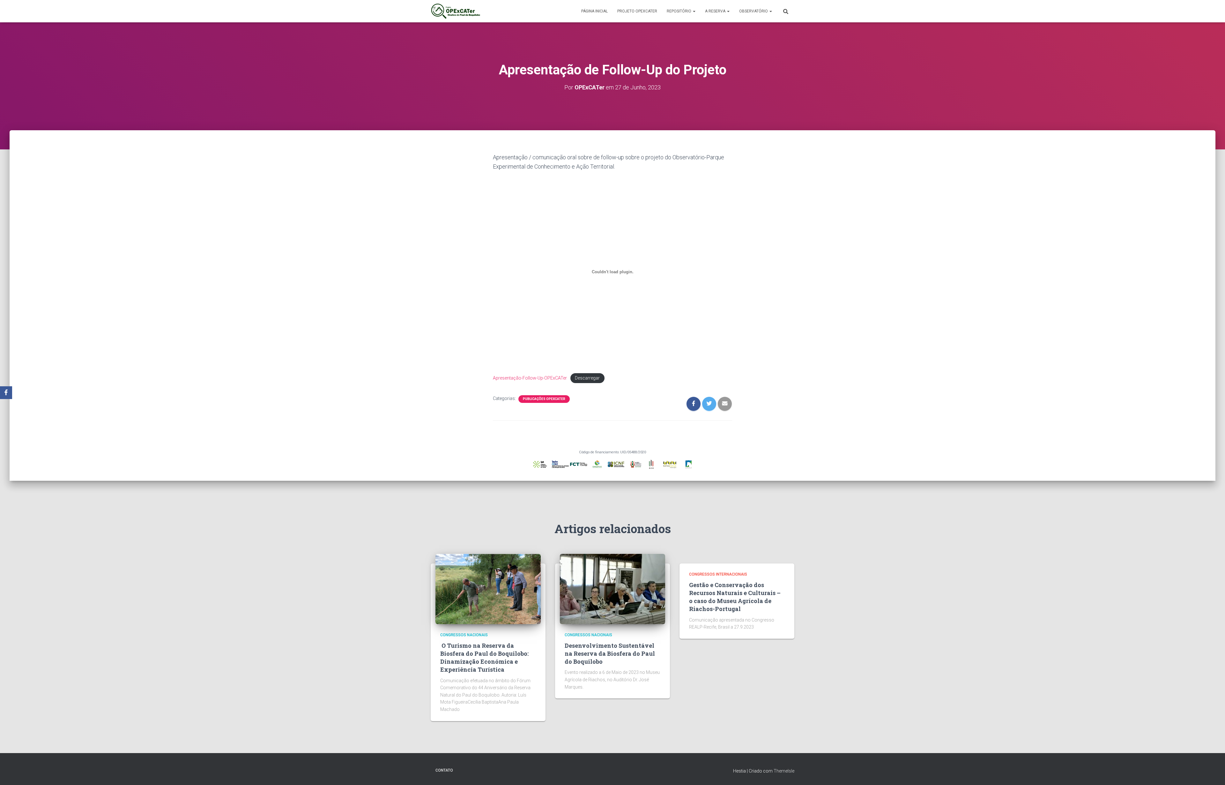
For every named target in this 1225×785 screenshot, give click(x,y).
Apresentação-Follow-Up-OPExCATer (530, 378)
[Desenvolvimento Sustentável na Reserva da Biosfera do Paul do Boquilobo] (612, 588)
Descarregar (587, 378)
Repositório (679, 11)
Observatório (754, 11)
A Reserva (715, 11)
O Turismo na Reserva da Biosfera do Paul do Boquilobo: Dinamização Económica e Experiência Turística (484, 658)
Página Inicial (594, 11)
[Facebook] (6, 392)
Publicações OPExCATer (544, 399)
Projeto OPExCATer (637, 11)
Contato (444, 770)
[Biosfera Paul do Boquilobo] (455, 11)
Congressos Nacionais (464, 635)
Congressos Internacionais (718, 574)
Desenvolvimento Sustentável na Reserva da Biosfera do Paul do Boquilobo (610, 653)
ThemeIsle (784, 771)
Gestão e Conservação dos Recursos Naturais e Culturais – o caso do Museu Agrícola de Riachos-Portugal (735, 597)
